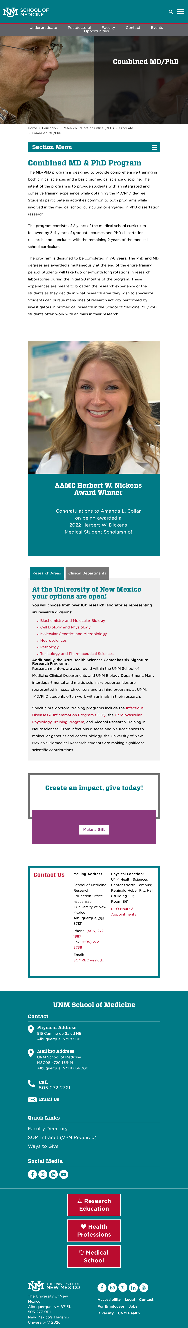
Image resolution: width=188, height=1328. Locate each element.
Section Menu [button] (52, 147)
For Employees (111, 1306)
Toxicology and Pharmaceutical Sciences (77, 654)
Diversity (105, 1313)
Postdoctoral (79, 28)
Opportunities (96, 31)
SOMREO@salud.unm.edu (95, 960)
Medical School (96, 1256)
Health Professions (94, 1230)
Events (157, 28)
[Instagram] (42, 1174)
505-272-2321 (54, 1087)
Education (50, 128)
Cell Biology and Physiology (65, 627)
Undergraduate (43, 28)
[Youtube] (63, 1174)
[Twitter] (122, 1287)
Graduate (126, 128)
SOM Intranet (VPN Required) (62, 1137)
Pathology (49, 647)
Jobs (133, 1306)
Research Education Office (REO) (88, 128)
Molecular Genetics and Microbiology (73, 634)
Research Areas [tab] (46, 573)
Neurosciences (53, 640)
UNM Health (129, 1313)
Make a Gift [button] (94, 829)
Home (32, 128)
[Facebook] (32, 1174)
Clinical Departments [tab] (87, 573)
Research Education (95, 1205)
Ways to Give (43, 1146)
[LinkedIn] (53, 1174)
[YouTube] (143, 1287)
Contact (133, 28)
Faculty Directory (48, 1129)
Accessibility (109, 1300)
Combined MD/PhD (46, 133)
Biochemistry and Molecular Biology (72, 621)
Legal (130, 1300)
